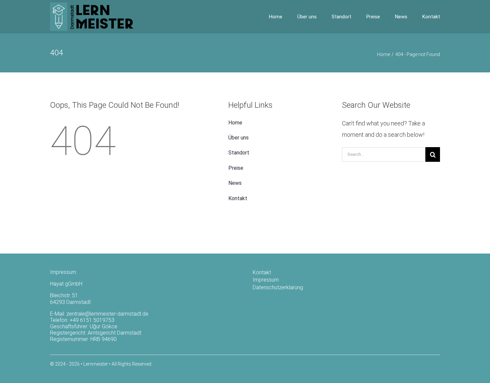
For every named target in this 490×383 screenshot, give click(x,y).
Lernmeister (95, 364)
